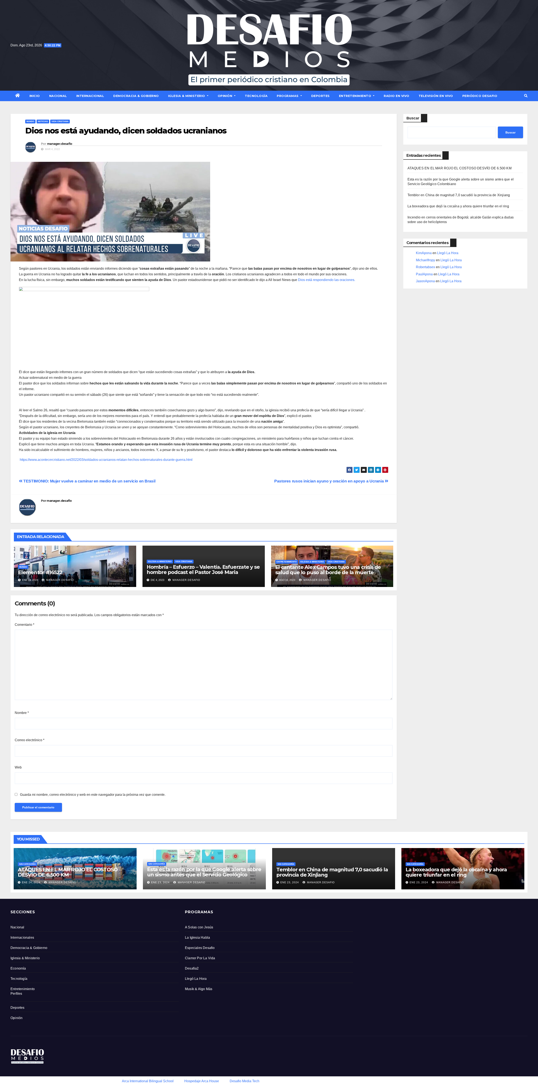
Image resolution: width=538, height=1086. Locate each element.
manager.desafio (59, 144)
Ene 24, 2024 (31, 882)
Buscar (412, 118)
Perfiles (16, 993)
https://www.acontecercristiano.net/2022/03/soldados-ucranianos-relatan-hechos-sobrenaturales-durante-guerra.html (106, 459)
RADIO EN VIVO (396, 96)
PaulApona (424, 274)
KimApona (424, 253)
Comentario (24, 624)
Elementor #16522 (40, 572)
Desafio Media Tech (244, 1081)
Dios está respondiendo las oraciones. (326, 280)
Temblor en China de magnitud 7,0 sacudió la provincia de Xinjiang (458, 195)
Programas (288, 96)
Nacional (58, 96)
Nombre (22, 713)
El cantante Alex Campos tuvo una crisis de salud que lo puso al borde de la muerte (328, 569)
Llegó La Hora (447, 253)
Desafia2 (192, 968)
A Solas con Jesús (199, 927)
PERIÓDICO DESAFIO (479, 96)
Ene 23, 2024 (160, 882)
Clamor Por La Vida (200, 958)
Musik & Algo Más (198, 989)
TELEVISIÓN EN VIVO (436, 96)
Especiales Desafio (200, 948)
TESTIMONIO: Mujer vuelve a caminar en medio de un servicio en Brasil (88, 481)
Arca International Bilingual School (148, 1081)
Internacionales (22, 937)
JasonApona (425, 281)
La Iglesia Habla (197, 937)
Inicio (34, 96)
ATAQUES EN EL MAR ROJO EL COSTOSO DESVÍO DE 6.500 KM (459, 168)
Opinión (225, 96)
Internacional (90, 96)
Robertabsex (425, 267)
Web (18, 767)
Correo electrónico (29, 740)
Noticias (43, 121)
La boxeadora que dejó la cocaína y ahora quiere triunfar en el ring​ (458, 206)
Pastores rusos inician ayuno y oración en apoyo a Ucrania (329, 481)
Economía (18, 968)
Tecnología (256, 96)
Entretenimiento (355, 96)
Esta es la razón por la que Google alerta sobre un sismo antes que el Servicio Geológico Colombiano (204, 874)
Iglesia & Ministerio (187, 96)
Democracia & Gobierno (136, 96)
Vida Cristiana (60, 121)
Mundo (30, 121)
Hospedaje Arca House (201, 1081)
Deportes (320, 96)
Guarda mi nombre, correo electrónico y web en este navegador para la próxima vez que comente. (92, 794)
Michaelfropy (425, 260)
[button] (525, 96)
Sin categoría (27, 864)
